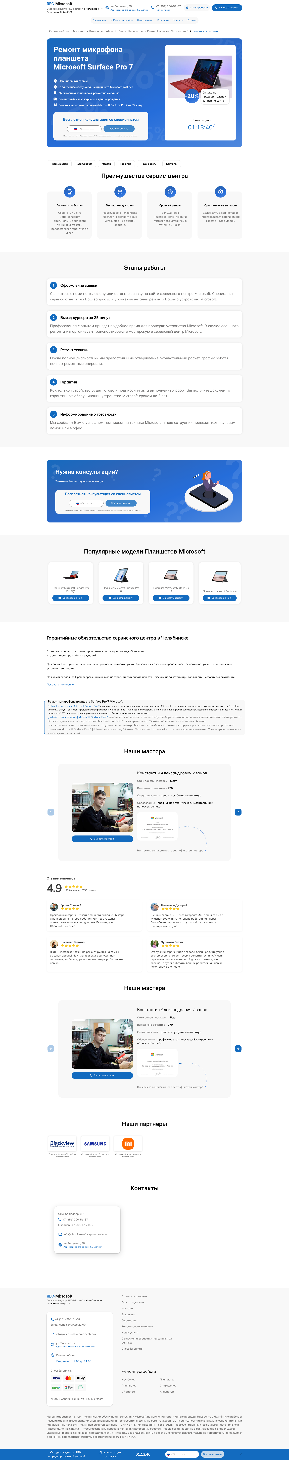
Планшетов (167, 1379)
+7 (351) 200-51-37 (168, 6)
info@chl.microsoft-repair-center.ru (86, 1234)
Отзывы (192, 20)
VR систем (128, 1391)
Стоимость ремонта (134, 1296)
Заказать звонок (228, 7)
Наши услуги (130, 1332)
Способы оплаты (132, 1348)
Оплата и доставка (134, 1302)
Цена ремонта (145, 20)
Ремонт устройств (123, 20)
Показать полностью (60, 684)
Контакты (178, 20)
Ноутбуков (128, 1379)
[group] (62, 1147)
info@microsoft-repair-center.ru (76, 1334)
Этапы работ (84, 163)
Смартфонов (168, 1385)
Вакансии (163, 20)
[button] (238, 812)
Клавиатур (167, 1391)
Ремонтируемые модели (137, 1326)
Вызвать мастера (104, 838)
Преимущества (59, 163)
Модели (106, 163)
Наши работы (149, 163)
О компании (99, 20)
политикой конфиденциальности (125, 136)
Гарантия (125, 163)
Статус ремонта (199, 7)
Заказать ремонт (72, 597)
